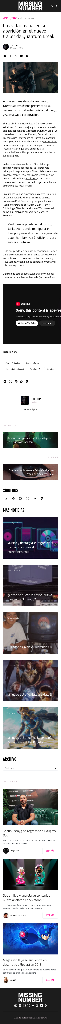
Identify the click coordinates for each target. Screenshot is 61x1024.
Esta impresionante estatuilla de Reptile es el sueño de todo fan (29, 440)
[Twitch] (41, 498)
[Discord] (41, 1005)
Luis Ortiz (14, 45)
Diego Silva (14, 851)
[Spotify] (46, 1005)
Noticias (7, 18)
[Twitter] (27, 498)
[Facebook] (13, 498)
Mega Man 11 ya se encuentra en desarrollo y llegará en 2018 (25, 962)
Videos (14, 18)
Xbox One (50, 369)
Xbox (15, 351)
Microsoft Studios (12, 363)
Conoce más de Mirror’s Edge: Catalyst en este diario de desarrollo (31, 472)
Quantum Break (32, 363)
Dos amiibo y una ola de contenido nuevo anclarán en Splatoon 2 (26, 898)
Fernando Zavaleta (18, 915)
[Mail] (6, 498)
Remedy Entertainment (14, 369)
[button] (4, 6)
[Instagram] (20, 498)
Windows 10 (9, 127)
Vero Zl (13, 980)
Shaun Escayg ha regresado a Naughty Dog (29, 833)
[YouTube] (34, 498)
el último (31, 178)
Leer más (50, 850)
